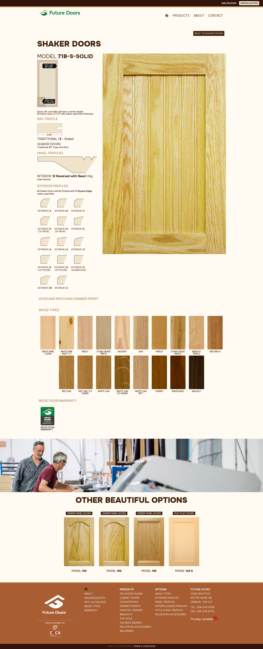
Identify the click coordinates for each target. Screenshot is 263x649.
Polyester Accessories (170, 614)
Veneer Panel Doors (79, 513)
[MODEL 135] (149, 541)
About (199, 16)
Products (181, 16)
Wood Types (92, 606)
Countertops (129, 601)
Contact (215, 16)
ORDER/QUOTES (249, 3)
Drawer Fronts (130, 605)
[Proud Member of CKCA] (55, 630)
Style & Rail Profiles (169, 610)
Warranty (91, 610)
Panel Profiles (165, 601)
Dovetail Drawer (131, 610)
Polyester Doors (131, 593)
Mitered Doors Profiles (171, 605)
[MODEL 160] (114, 541)
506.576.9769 (229, 3)
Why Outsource (95, 602)
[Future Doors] (60, 12)
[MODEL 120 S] (184, 541)
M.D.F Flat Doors (184, 513)
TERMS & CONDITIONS (144, 646)
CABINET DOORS (130, 597)
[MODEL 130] (79, 541)
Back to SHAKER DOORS (209, 33)
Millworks (127, 630)
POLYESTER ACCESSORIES (135, 626)
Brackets (126, 614)
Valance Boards (131, 622)
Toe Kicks (126, 618)
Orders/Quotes (94, 597)
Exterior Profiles (167, 597)
